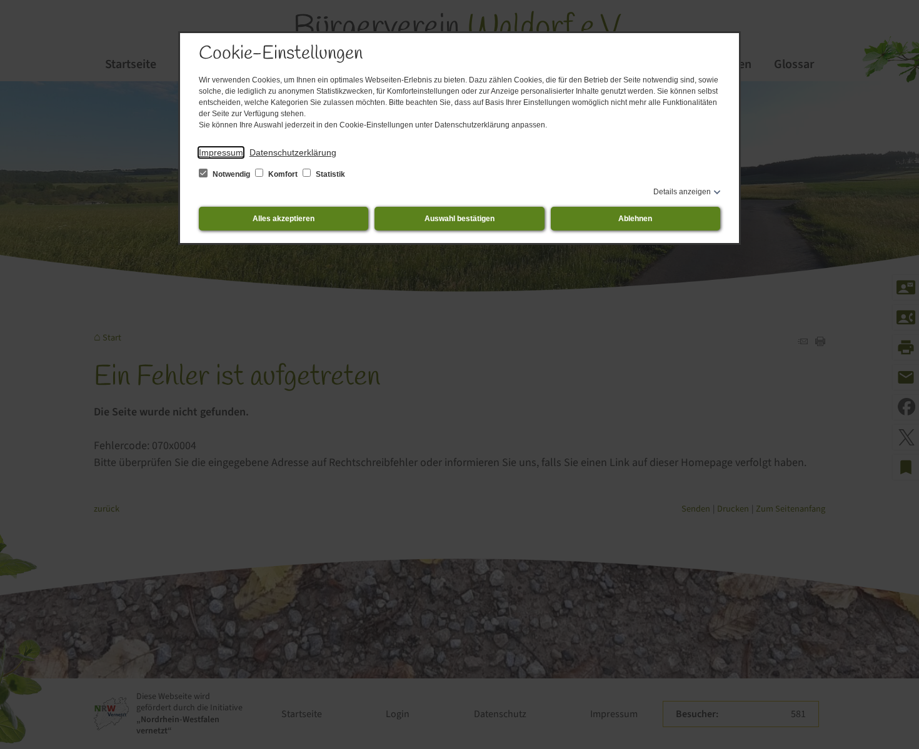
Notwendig (231, 174)
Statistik (329, 174)
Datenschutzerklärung (292, 152)
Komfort (282, 174)
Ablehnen (635, 218)
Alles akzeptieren (283, 218)
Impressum (221, 152)
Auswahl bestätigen (459, 218)
